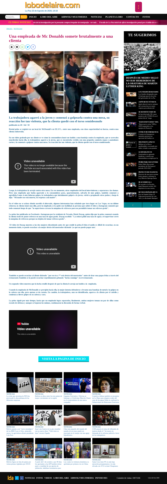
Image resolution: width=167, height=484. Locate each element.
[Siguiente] (151, 205)
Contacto (132, 17)
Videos (48, 478)
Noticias (96, 17)
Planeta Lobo (114, 17)
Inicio (33, 17)
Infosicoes (101, 478)
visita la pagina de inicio (64, 358)
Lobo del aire (49, 17)
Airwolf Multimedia (74, 17)
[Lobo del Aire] (80, 5)
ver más (59, 22)
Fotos (146, 17)
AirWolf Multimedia (82, 478)
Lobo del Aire (61, 478)
